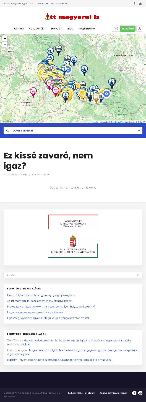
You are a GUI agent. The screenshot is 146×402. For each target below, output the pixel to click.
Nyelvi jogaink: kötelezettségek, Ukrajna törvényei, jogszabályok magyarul (65, 359)
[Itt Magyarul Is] (73, 16)
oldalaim (12, 359)
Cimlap (19, 28)
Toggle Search (21, 130)
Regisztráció (87, 28)
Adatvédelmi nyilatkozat (113, 392)
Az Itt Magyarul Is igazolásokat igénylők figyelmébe (39, 300)
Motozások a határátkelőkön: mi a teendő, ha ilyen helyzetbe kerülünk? (51, 306)
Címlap (23, 174)
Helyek (55, 28)
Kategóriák (36, 28)
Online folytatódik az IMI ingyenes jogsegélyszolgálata (41, 295)
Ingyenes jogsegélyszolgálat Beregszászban (35, 312)
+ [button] (5, 38)
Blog (70, 28)
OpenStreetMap (117, 121)
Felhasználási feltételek (81, 392)
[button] (139, 29)
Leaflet (95, 121)
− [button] (5, 44)
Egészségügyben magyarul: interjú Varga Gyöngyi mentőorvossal (48, 318)
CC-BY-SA (140, 121)
